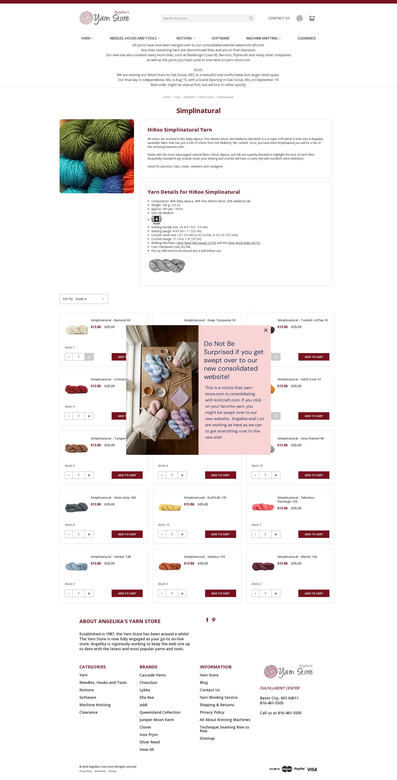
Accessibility (100, 771)
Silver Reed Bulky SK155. (244, 243)
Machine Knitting (262, 38)
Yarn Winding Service (219, 697)
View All (147, 749)
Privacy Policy (212, 712)
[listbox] (90, 299)
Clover (145, 727)
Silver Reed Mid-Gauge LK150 (196, 243)
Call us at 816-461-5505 (280, 712)
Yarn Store (209, 674)
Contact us (279, 18)
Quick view (104, 339)
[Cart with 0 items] (312, 18)
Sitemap (207, 738)
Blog (204, 682)
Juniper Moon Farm (157, 719)
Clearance (307, 38)
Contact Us (210, 689)
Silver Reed (150, 741)
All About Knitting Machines (225, 719)
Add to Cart (314, 357)
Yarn (85, 38)
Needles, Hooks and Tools (133, 38)
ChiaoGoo (148, 682)
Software (220, 38)
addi (143, 704)
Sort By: (68, 299)
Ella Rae (147, 697)
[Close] (266, 330)
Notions (184, 38)
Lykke (145, 689)
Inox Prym (149, 734)
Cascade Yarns (153, 674)
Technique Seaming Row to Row (224, 729)
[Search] (251, 18)
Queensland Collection (160, 712)
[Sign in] (299, 18)
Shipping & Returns (217, 704)
